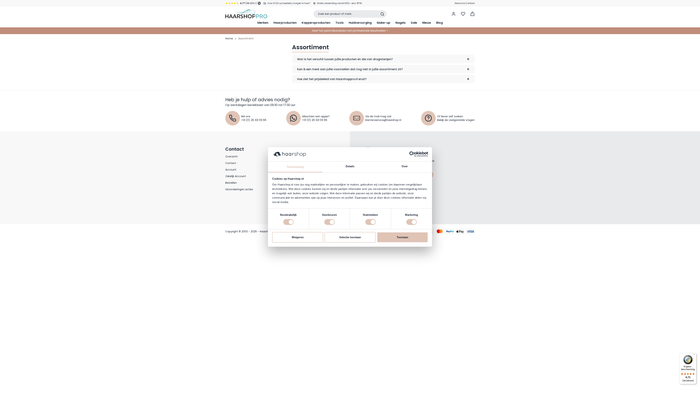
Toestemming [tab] (295, 166)
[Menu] (694, 355)
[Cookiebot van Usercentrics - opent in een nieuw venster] (412, 154)
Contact (230, 163)
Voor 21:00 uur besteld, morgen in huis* (288, 3)
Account (230, 169)
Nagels (400, 23)
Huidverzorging (360, 23)
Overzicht (231, 156)
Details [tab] (350, 166)
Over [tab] (405, 166)
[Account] (453, 14)
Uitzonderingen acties (239, 189)
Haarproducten (285, 23)
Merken (262, 23)
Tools (339, 23)
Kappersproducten (316, 23)
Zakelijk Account (235, 176)
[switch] (329, 222)
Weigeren (298, 237)
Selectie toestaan (350, 237)
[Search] (382, 14)
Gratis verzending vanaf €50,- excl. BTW (339, 3)
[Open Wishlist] (463, 14)
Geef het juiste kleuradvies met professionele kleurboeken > (350, 30)
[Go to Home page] (246, 13)
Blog (439, 23)
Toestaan (402, 237)
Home (229, 38)
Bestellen (231, 183)
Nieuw (426, 23)
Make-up (383, 23)
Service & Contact (465, 3)
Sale (414, 23)
